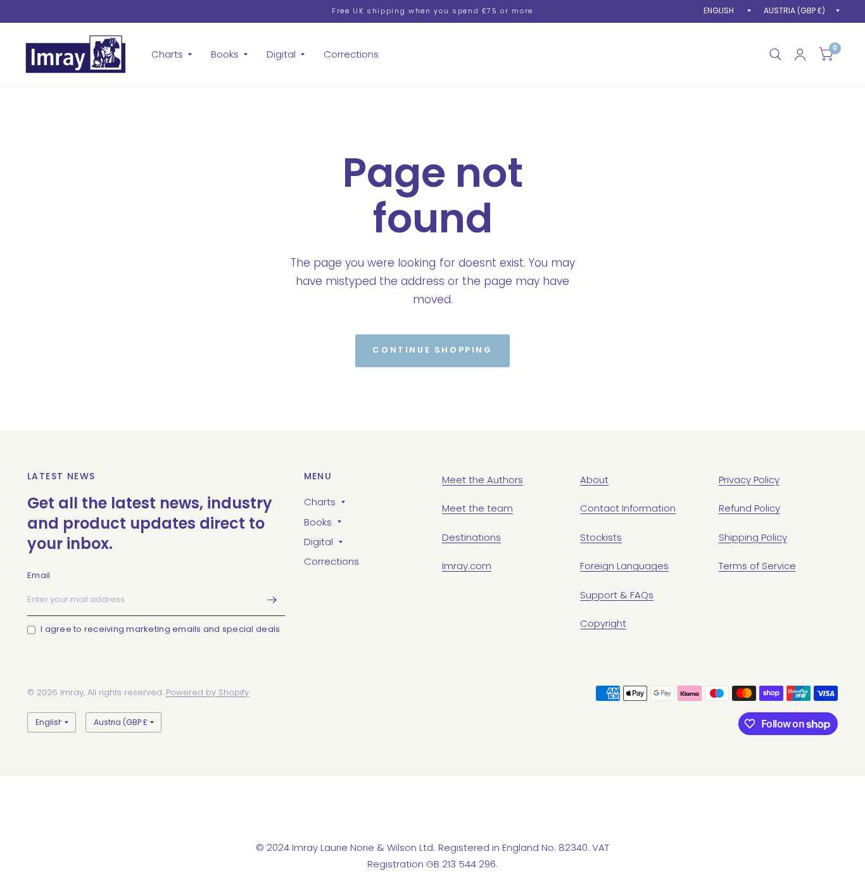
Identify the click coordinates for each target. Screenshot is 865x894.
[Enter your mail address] (272, 599)
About (594, 479)
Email (38, 575)
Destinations (471, 537)
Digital (281, 54)
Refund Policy (749, 508)
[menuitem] (171, 54)
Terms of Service (757, 565)
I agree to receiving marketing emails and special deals (160, 629)
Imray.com (466, 565)
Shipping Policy (753, 537)
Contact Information (628, 508)
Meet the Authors (482, 479)
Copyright (603, 623)
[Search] (775, 54)
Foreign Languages (624, 565)
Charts (167, 54)
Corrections (351, 54)
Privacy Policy (749, 479)
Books (225, 54)
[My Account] (800, 54)
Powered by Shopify (207, 692)
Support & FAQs (616, 594)
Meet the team (477, 508)
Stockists (601, 537)
